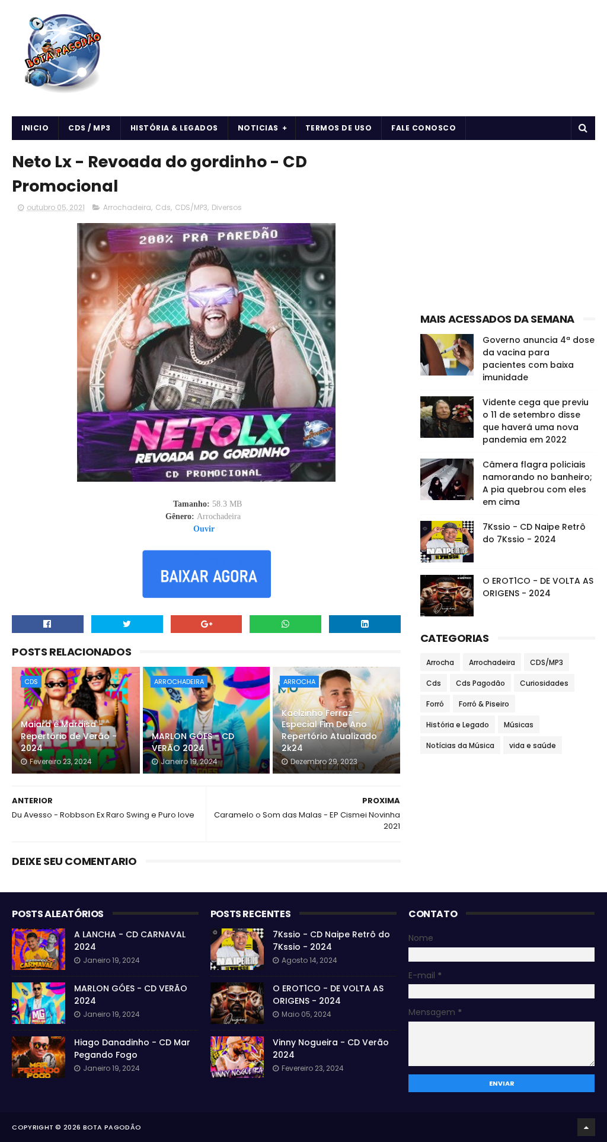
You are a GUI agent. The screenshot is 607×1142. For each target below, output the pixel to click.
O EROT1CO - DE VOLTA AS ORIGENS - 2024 (538, 587)
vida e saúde (532, 745)
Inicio (35, 128)
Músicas (518, 725)
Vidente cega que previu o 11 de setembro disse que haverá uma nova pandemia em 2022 (536, 421)
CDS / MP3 (89, 128)
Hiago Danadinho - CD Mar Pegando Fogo (132, 1048)
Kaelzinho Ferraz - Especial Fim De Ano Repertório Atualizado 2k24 (329, 730)
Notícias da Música (460, 745)
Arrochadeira (127, 207)
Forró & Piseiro (484, 704)
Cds (163, 207)
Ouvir (204, 528)
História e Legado (457, 725)
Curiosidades (544, 683)
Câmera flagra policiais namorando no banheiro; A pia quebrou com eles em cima (537, 483)
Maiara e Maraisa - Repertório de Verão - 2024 (69, 735)
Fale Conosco (423, 128)
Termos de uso (338, 128)
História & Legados (174, 128)
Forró (435, 704)
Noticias (258, 128)
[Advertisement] (507, 223)
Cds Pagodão (480, 683)
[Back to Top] (586, 1127)
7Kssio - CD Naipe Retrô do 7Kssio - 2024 (534, 533)
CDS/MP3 (191, 207)
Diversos (227, 207)
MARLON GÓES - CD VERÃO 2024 (193, 742)
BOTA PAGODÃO (112, 1127)
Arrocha (299, 681)
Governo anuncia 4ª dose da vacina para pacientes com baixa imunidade (539, 358)
